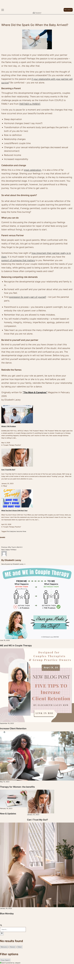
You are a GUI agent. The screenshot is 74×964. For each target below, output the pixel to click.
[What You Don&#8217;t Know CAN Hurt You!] (17, 490)
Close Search (5, 960)
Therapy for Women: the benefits (17, 787)
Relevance (4, 947)
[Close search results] (2, 933)
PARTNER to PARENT (29, 104)
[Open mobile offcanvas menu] (2, 10)
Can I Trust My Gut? (8, 470)
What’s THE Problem (8, 426)
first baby (10, 531)
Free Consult (68, 9)
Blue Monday (7, 913)
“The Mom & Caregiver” (35, 392)
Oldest (19, 947)
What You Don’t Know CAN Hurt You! (14, 510)
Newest (12, 947)
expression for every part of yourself (27, 297)
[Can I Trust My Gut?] (17, 450)
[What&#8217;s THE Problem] (17, 406)
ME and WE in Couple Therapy (16, 645)
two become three (20, 531)
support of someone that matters (18, 260)
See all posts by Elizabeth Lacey (13, 564)
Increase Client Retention (13, 728)
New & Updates (8, 813)
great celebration (32, 170)
